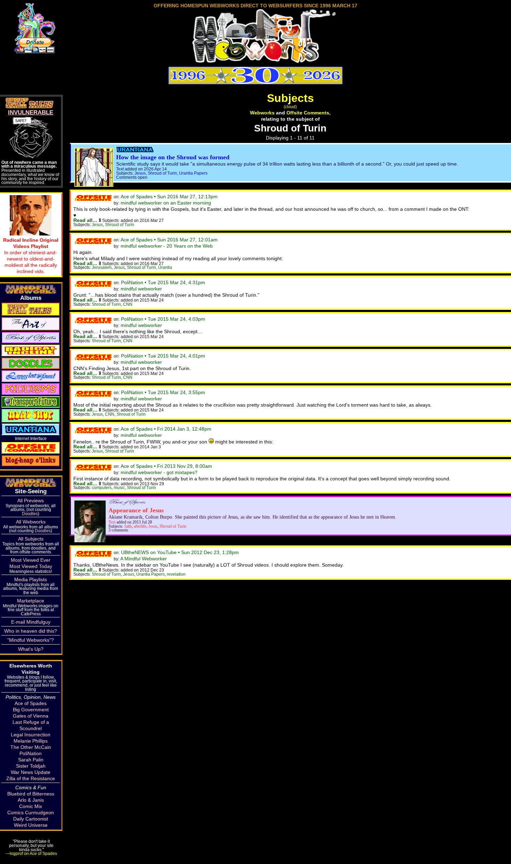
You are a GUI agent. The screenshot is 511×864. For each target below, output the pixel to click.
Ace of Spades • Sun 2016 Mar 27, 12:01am (169, 239)
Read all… (85, 220)
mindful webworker (141, 288)
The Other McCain (30, 747)
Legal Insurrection (30, 734)
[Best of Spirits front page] (127, 503)
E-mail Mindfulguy (30, 622)
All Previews (30, 500)
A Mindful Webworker (143, 558)
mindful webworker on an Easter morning (166, 203)
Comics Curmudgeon (30, 812)
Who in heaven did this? (30, 631)
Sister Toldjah (31, 766)
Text (120, 169)
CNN (127, 304)
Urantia (165, 267)
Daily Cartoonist (30, 819)
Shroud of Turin (162, 173)
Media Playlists (30, 579)
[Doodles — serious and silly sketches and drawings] (30, 363)
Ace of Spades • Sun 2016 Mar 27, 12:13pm (169, 196)
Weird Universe (31, 825)
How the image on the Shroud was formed (172, 157)
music (119, 487)
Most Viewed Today (30, 566)
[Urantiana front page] (135, 151)
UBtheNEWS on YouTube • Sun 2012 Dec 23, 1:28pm (180, 552)
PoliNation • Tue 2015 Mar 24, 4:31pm (163, 282)
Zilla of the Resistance (30, 778)
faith (128, 526)
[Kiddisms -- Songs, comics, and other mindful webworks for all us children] (31, 388)
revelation (176, 574)
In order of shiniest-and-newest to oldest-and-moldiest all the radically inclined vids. (30, 255)
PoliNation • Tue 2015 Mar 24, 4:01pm (163, 356)
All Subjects (30, 539)
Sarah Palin (30, 759)
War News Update (30, 772)
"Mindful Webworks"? (30, 640)
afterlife (140, 526)
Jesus (140, 173)
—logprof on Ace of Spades (31, 853)
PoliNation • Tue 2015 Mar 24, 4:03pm (163, 319)
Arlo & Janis (31, 800)
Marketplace (30, 600)
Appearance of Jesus (136, 510)
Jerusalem (102, 267)
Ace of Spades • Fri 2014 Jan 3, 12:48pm (166, 429)
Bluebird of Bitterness (30, 794)
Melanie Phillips (31, 741)
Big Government (31, 709)
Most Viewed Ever (30, 560)
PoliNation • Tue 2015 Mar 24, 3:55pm (163, 392)
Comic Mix (30, 806)
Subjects (290, 98)
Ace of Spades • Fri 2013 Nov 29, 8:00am (166, 466)
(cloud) (290, 106)
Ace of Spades (31, 703)
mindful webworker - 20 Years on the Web (167, 246)
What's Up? (30, 649)
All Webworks (31, 522)
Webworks (262, 112)
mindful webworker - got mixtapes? (159, 472)
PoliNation (30, 753)
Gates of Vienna (30, 716)
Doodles (30, 513)
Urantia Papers (193, 173)
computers (102, 487)
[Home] (255, 60)
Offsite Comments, (308, 112)
